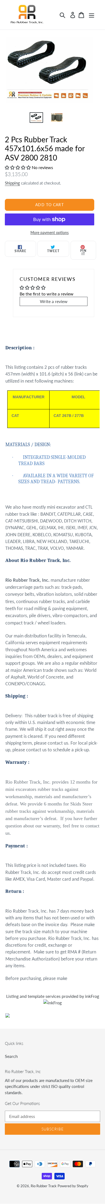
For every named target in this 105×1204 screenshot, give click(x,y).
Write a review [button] (54, 301)
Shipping (12, 182)
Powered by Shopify (73, 1186)
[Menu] (91, 15)
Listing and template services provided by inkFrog (52, 996)
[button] (18, 167)
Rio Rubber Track (44, 1186)
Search (11, 1056)
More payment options (49, 232)
